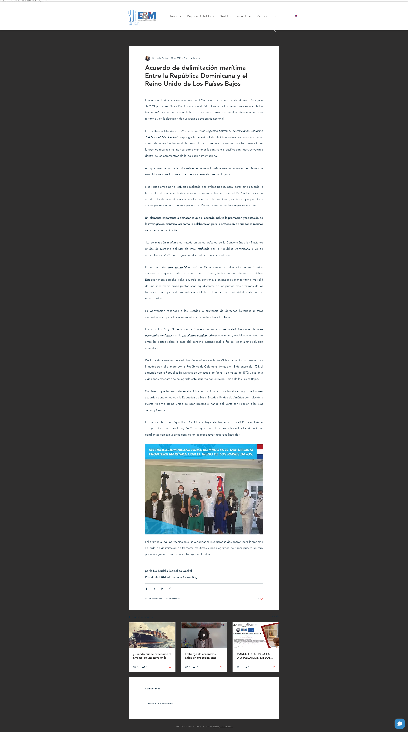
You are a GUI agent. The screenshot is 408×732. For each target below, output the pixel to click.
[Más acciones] (261, 58)
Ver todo (274, 616)
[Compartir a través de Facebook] (146, 588)
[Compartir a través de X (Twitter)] (154, 588)
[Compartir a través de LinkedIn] (162, 588)
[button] (274, 31)
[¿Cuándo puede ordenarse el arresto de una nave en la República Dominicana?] (152, 635)
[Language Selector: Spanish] (298, 16)
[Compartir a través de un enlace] (169, 588)
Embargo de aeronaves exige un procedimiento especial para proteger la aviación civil (201, 655)
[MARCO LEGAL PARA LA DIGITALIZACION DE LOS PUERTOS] (256, 635)
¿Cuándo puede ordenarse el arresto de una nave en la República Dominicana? (152, 655)
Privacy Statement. (223, 726)
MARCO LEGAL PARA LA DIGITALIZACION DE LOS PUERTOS (253, 655)
